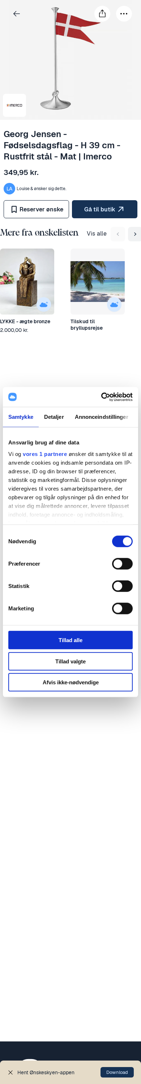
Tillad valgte (70, 661)
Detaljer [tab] (54, 417)
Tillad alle (70, 640)
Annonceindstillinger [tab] (101, 417)
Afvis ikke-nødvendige (71, 682)
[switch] (122, 564)
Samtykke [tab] (20, 417)
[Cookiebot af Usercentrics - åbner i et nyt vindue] (101, 396)
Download (117, 1072)
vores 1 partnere (45, 454)
